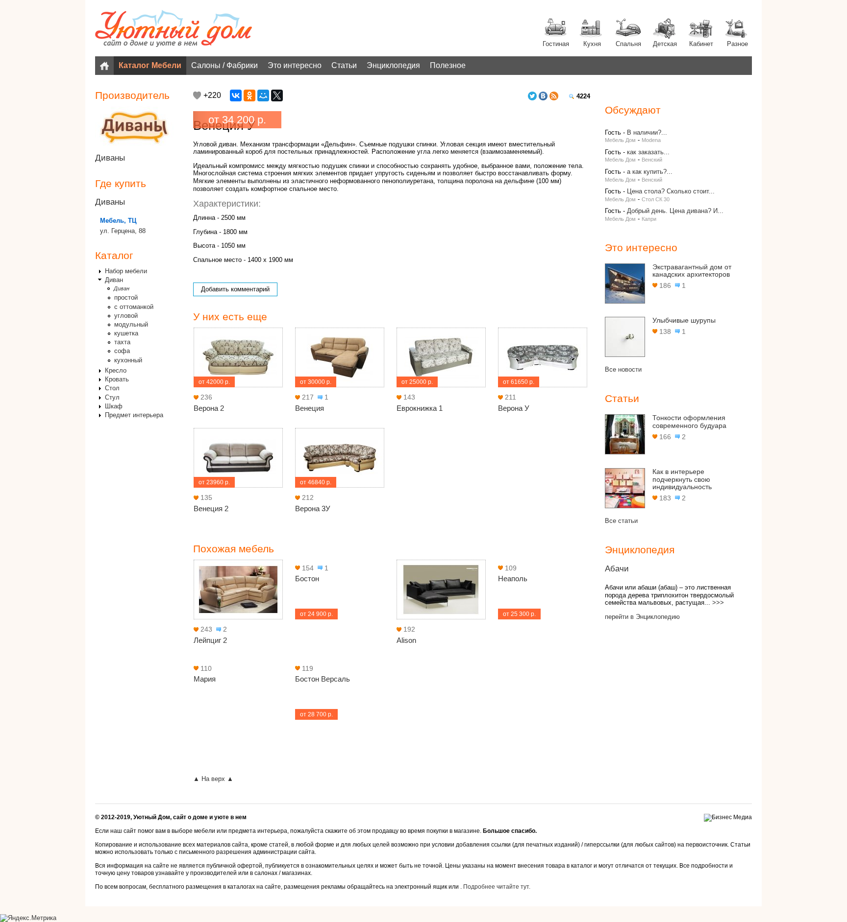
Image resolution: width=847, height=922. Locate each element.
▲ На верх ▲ (213, 778)
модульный (131, 324)
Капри (649, 219)
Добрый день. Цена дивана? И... (675, 210)
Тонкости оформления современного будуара (689, 421)
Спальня (628, 43)
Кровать (117, 379)
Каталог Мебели (150, 65)
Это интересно (295, 65)
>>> (718, 602)
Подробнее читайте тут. (496, 886)
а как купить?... (650, 171)
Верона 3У (312, 508)
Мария (205, 679)
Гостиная (556, 43)
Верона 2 (209, 408)
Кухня (592, 43)
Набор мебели (126, 271)
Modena (651, 140)
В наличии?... (647, 132)
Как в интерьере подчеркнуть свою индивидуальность (682, 479)
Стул (112, 397)
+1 (197, 95)
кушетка (126, 333)
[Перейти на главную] (173, 29)
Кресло (115, 370)
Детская (665, 43)
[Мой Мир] (263, 95)
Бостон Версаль (322, 679)
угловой (126, 315)
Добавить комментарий (235, 289)
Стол (112, 388)
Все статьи (621, 520)
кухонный (128, 360)
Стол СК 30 (656, 199)
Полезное (448, 65)
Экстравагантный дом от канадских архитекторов (691, 271)
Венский (652, 160)
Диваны (110, 158)
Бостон (307, 578)
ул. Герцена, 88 (123, 231)
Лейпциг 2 (210, 640)
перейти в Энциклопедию (642, 616)
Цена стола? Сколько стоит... (671, 191)
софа (122, 351)
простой (126, 297)
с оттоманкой (133, 306)
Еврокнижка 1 (420, 408)
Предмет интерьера (134, 415)
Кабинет (701, 43)
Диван (114, 280)
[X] (277, 95)
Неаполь (512, 578)
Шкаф (114, 406)
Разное (737, 43)
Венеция (309, 408)
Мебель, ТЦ (118, 220)
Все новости (623, 369)
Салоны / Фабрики (224, 65)
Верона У (513, 408)
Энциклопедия (393, 65)
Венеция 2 (211, 508)
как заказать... (648, 152)
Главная (104, 65)
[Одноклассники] (249, 95)
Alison (406, 640)
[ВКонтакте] (236, 95)
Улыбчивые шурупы (684, 320)
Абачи (617, 568)
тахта (122, 342)
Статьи (344, 65)
